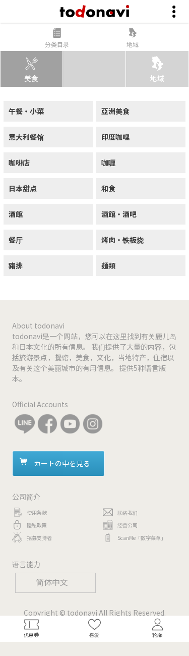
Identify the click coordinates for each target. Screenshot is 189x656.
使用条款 (37, 512)
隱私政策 (37, 525)
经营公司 (127, 525)
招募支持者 (39, 537)
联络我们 (127, 512)
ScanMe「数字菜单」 (141, 537)
